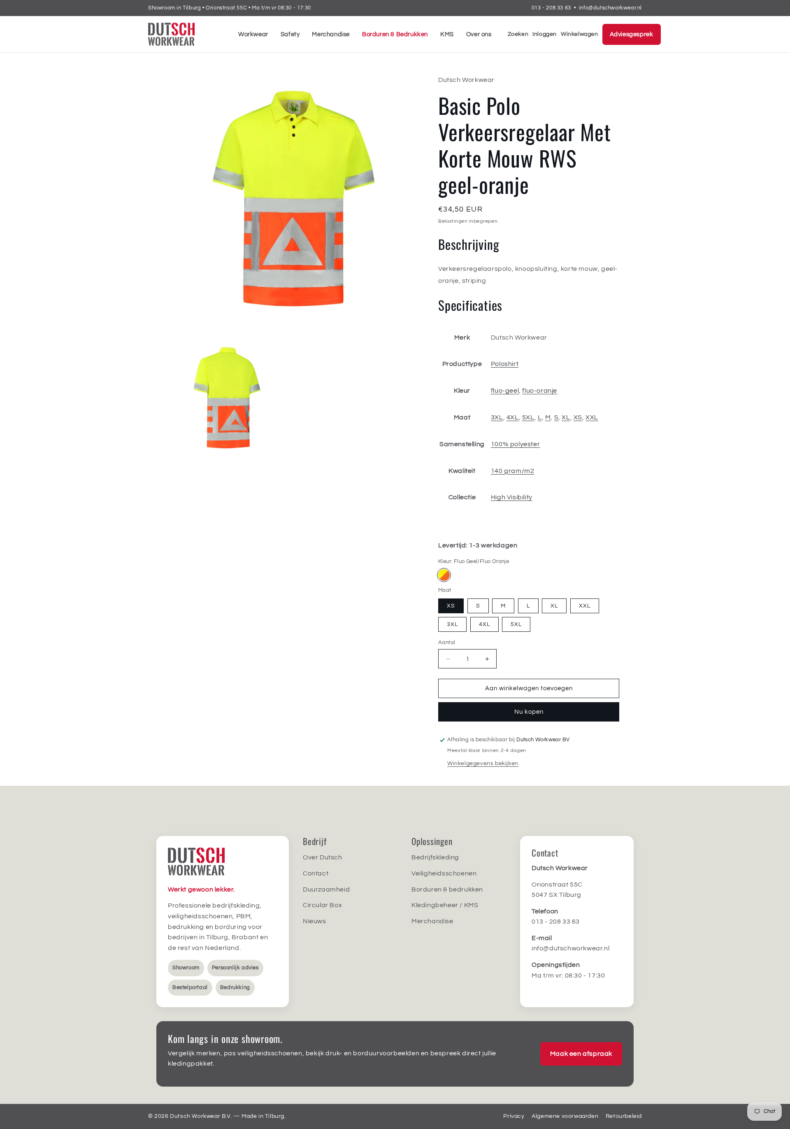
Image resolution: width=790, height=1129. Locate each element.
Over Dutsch (322, 857)
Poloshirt (504, 364)
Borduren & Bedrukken (395, 34)
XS (578, 417)
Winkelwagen (579, 34)
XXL (592, 417)
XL (566, 417)
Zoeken (518, 34)
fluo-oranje (539, 390)
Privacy (513, 1116)
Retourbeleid (624, 1116)
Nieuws (314, 921)
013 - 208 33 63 (551, 8)
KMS (447, 34)
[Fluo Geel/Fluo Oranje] (444, 575)
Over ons (479, 34)
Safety (290, 34)
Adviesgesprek (631, 34)
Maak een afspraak (581, 1053)
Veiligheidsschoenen (443, 873)
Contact (315, 873)
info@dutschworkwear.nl (610, 8)
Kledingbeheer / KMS (444, 905)
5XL (528, 417)
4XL (513, 417)
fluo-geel (505, 390)
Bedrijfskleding (435, 857)
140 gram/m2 (512, 471)
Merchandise (331, 34)
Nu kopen (529, 712)
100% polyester (515, 444)
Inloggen (544, 34)
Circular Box (322, 905)
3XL (497, 417)
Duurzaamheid (326, 889)
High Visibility (511, 497)
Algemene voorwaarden (565, 1116)
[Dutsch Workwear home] (185, 34)
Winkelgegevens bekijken (482, 763)
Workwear (253, 34)
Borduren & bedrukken (447, 889)
